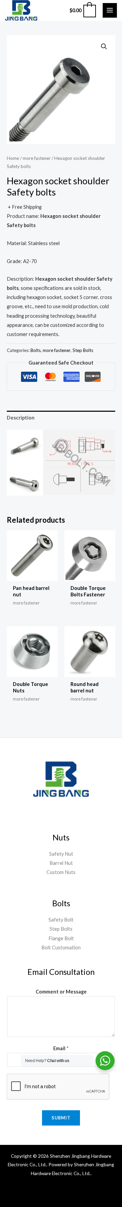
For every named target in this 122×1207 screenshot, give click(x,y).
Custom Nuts (61, 872)
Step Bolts (83, 350)
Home (13, 158)
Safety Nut (61, 854)
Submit (61, 1117)
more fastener (36, 158)
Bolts (35, 350)
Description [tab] (21, 418)
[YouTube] (37, 1193)
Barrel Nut (61, 863)
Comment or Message (61, 992)
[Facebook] (20, 1193)
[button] (104, 46)
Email (61, 1048)
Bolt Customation (61, 947)
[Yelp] (102, 1193)
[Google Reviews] (85, 1193)
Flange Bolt (61, 938)
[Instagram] (69, 1193)
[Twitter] (53, 1193)
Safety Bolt (61, 920)
